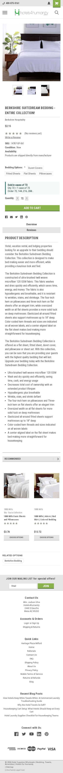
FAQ (31, 659)
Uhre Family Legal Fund (15, 770)
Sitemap (9, 767)
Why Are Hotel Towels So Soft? (31, 705)
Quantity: (9, 198)
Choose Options (16, 537)
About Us (31, 666)
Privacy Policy (31, 670)
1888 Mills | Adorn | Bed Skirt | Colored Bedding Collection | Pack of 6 (45, 519)
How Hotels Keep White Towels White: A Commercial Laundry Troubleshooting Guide (31, 699)
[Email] (11, 217)
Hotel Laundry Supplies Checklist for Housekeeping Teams (31, 715)
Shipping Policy (31, 662)
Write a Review (13, 137)
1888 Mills (8, 509)
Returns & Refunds (31, 678)
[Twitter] (16, 217)
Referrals (31, 651)
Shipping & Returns (31, 627)
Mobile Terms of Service (31, 674)
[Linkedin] (21, 217)
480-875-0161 (12, 3)
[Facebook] (6, 217)
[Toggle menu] (5, 12)
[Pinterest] (26, 217)
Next (57, 52)
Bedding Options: (15, 167)
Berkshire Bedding (13, 561)
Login (26, 623)
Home (31, 647)
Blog (31, 682)
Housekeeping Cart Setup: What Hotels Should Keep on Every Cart (32, 710)
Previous (5, 52)
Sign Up (35, 623)
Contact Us (31, 655)
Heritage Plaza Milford (31, 643)
